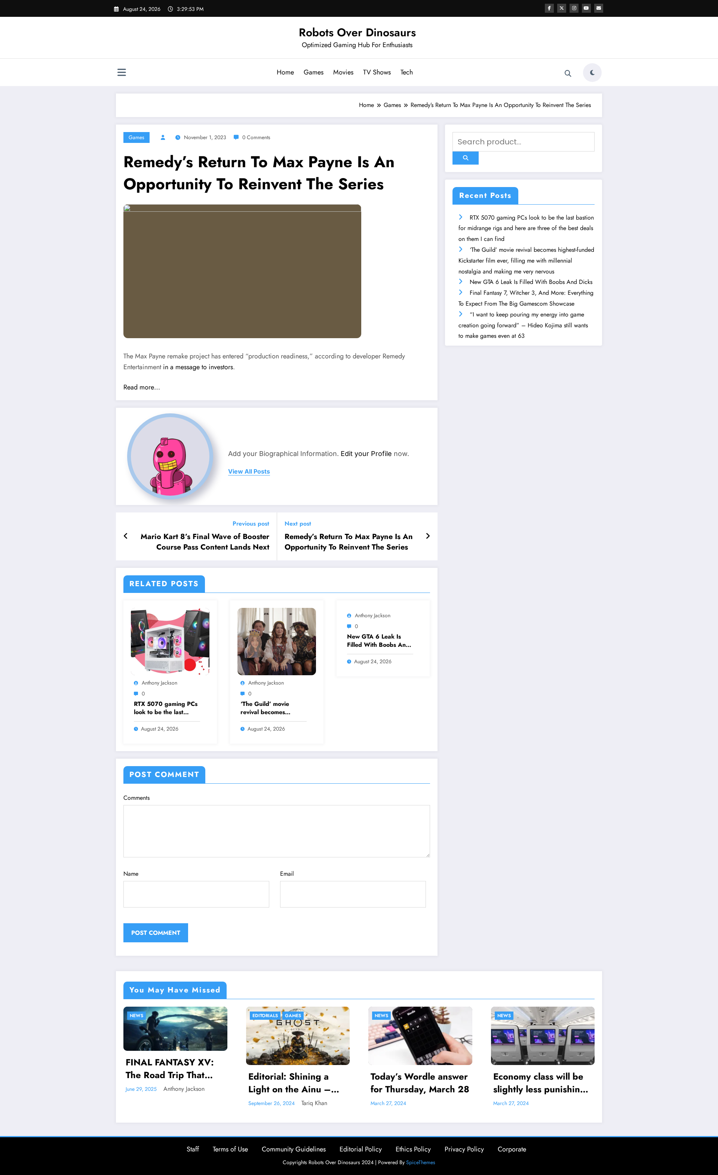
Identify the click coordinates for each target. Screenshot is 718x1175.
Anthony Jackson (159, 682)
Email (287, 873)
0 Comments (256, 137)
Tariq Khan (192, 1103)
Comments (136, 797)
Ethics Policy (413, 1149)
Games (313, 72)
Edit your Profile (366, 454)
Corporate (512, 1149)
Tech (407, 72)
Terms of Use (230, 1149)
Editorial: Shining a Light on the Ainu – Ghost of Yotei (167, 1082)
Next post (298, 523)
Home (285, 72)
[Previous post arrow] (125, 536)
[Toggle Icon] (121, 73)
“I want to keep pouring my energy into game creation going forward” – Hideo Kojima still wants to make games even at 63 (523, 325)
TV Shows (377, 72)
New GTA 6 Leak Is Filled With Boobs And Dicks (378, 641)
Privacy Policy (464, 1149)
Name (130, 873)
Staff (193, 1149)
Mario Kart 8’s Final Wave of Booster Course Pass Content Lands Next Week (205, 542)
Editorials (143, 1015)
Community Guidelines (294, 1149)
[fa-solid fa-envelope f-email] (598, 8)
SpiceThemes (420, 1162)
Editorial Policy (361, 1149)
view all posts (249, 471)
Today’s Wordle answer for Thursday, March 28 (297, 1082)
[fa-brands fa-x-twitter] (561, 8)
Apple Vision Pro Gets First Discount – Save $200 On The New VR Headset (540, 1082)
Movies (343, 72)
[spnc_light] (592, 72)
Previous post (251, 523)
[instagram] (574, 8)
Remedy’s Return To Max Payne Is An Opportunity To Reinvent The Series (349, 542)
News (259, 1015)
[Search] (568, 73)
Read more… (141, 387)
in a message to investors (198, 367)
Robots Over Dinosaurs (357, 32)
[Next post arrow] (428, 536)
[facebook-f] (549, 8)
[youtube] (586, 8)
